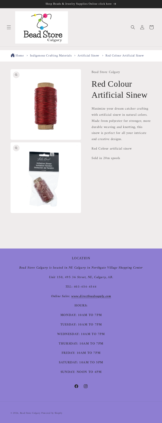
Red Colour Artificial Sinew (124, 56)
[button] (9, 27)
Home (20, 56)
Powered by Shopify (51, 413)
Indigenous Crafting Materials (51, 56)
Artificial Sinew (88, 56)
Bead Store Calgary (30, 413)
